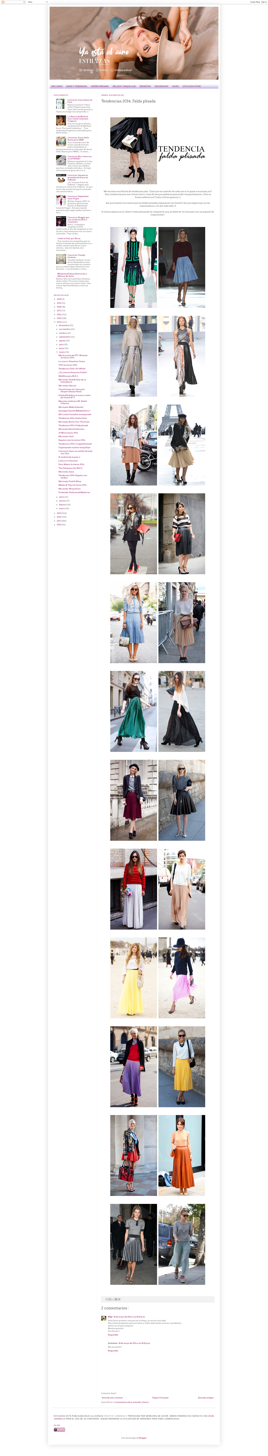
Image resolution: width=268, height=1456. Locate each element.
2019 (59, 303)
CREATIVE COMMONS (114, 1416)
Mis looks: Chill (66, 436)
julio (61, 344)
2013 (59, 513)
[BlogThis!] (110, 1299)
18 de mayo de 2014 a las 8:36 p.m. (134, 1343)
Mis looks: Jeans (66, 472)
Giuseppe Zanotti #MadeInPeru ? (74, 411)
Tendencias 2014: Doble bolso (72, 418)
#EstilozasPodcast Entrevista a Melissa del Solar (72, 275)
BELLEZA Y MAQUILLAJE (124, 86)
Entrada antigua (206, 1398)
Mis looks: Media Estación (70, 407)
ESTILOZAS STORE (192, 86)
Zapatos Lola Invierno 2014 (71, 440)
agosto (62, 340)
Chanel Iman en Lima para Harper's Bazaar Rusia (71, 390)
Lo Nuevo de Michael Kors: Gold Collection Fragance (78, 118)
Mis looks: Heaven (67, 386)
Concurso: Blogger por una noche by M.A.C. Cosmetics (78, 219)
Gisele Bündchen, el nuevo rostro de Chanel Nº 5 (74, 396)
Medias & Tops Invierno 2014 (72, 485)
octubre (63, 333)
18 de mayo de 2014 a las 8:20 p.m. (129, 1317)
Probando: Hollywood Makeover (74, 492)
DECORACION (161, 86)
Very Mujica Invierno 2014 (71, 464)
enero (62, 508)
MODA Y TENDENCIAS (76, 86)
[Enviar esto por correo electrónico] (107, 1299)
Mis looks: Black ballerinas (71, 429)
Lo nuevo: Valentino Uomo (71, 361)
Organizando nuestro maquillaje (74, 447)
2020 (59, 299)
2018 (59, 307)
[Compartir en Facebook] (116, 1299)
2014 (59, 322)
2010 (59, 524)
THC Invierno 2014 (67, 365)
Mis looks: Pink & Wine (69, 481)
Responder (113, 1335)
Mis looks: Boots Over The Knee (73, 422)
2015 (59, 318)
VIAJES (175, 86)
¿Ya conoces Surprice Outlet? (72, 372)
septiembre (65, 337)
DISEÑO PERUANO (100, 86)
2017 (59, 310)
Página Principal (160, 1398)
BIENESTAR (145, 86)
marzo (62, 501)
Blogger (143, 1438)
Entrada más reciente (112, 1398)
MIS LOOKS (57, 86)
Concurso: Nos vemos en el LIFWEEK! (80, 157)
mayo (62, 352)
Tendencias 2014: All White (71, 368)
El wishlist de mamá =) (69, 457)
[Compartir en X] (113, 1299)
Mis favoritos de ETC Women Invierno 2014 (73, 356)
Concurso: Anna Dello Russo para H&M (78, 138)
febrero (63, 505)
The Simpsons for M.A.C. (70, 468)
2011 (59, 521)
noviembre (65, 329)
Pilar (110, 1317)
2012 (59, 517)
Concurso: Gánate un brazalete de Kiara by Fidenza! (78, 177)
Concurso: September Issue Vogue (78, 197)
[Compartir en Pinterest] (119, 1299)
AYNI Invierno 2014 (68, 433)
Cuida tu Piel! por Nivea (69, 238)
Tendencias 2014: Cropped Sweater (75, 444)
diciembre (64, 325)
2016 (59, 314)
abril (61, 497)
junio (62, 348)
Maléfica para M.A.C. (68, 376)
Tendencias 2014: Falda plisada (73, 425)
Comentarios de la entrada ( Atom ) (132, 1402)
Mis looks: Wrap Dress (69, 489)
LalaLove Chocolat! (68, 461)
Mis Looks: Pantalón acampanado (74, 414)
